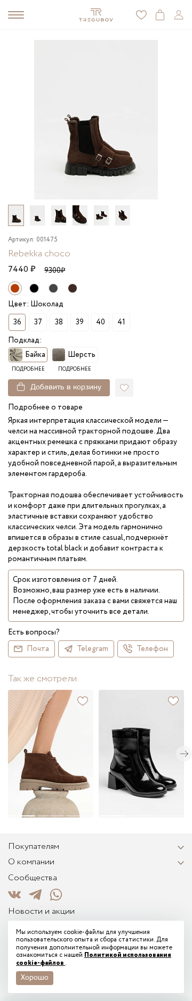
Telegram (92, 649)
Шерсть (81, 354)
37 (38, 322)
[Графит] (53, 288)
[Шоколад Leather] (72, 288)
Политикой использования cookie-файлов (93, 958)
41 (121, 322)
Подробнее (28, 369)
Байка (35, 354)
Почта (38, 649)
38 (59, 322)
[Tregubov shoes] (95, 15)
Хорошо (35, 978)
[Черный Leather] (34, 288)
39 (80, 322)
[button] (184, 754)
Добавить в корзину (65, 387)
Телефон (152, 649)
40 (100, 322)
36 (17, 322)
